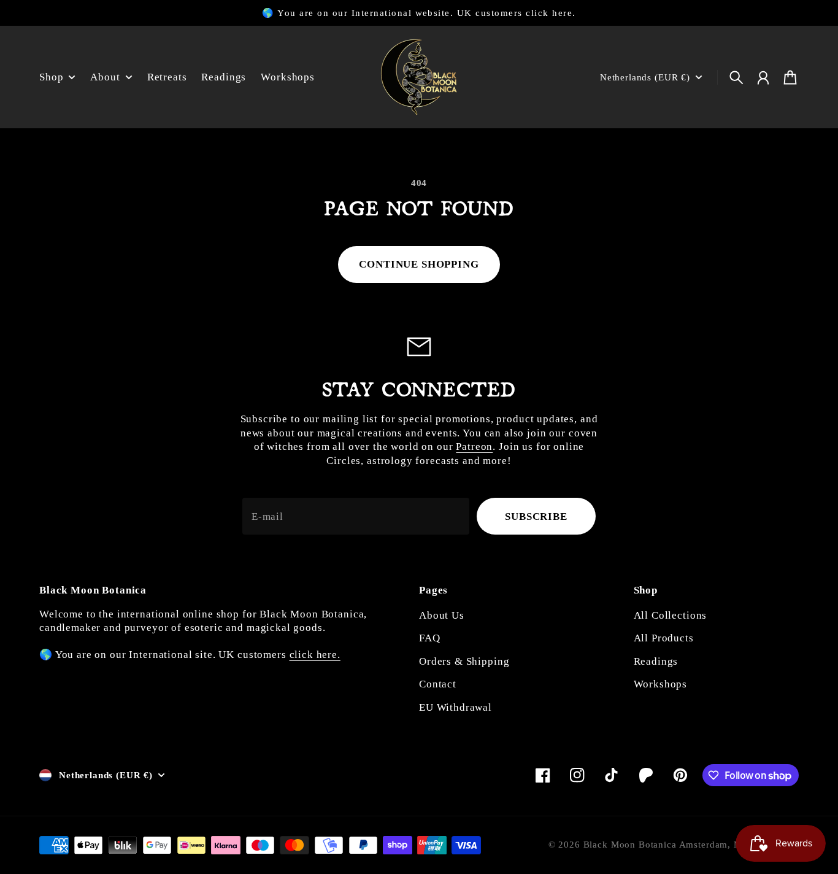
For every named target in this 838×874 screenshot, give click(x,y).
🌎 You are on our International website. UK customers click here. (418, 13)
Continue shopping (419, 264)
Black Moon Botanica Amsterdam (655, 844)
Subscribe (536, 516)
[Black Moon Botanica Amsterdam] (419, 77)
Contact (437, 684)
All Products (664, 638)
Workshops (661, 684)
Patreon (474, 446)
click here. (315, 654)
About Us (441, 615)
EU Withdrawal (455, 707)
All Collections (670, 615)
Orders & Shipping (464, 661)
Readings (656, 661)
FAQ (429, 638)
